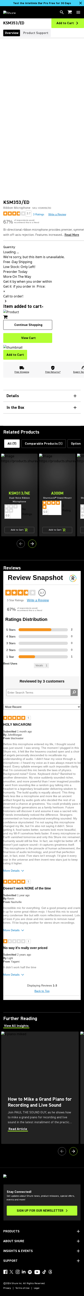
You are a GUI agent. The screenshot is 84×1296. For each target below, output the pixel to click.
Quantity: (9, 247)
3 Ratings (38, 214)
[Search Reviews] (74, 692)
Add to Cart (15, 355)
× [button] (42, 306)
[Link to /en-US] (12, 12)
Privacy (7, 1288)
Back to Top (42, 991)
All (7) (12, 444)
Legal (37, 1288)
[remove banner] (80, 3)
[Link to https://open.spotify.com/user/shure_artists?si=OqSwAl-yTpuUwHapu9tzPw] (30, 1272)
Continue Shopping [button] (28, 325)
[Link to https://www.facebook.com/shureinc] (5, 1272)
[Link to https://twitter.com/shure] (11, 1272)
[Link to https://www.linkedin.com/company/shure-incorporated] (24, 1272)
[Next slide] (32, 544)
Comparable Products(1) (43, 444)
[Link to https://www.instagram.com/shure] (17, 1272)
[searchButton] (61, 12)
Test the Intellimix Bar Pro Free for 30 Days (42, 3)
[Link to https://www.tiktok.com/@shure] (44, 1272)
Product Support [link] (35, 33)
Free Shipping (21, 372)
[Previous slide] (21, 544)
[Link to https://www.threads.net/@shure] (50, 1272)
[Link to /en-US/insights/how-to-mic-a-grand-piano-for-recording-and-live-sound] (40, 1088)
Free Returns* (53, 372)
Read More (71, 235)
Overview (11, 33)
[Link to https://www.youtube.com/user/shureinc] (37, 1272)
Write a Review (57, 214)
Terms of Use (22, 1288)
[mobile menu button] (78, 12)
